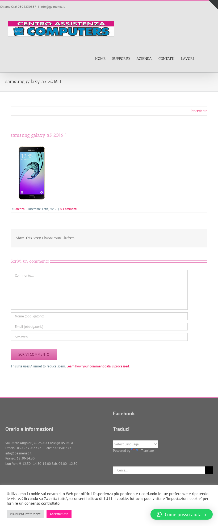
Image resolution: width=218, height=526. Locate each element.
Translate (147, 450)
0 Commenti (68, 209)
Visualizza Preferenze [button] (25, 514)
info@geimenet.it (52, 7)
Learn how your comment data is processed (97, 366)
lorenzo (19, 209)
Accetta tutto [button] (59, 514)
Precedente (199, 111)
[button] (201, 58)
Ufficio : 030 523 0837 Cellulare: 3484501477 (38, 448)
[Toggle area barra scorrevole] (213, 5)
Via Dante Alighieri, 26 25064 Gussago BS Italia (39, 443)
